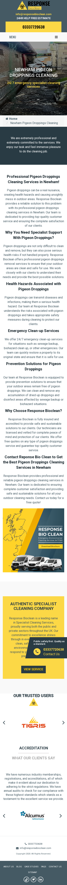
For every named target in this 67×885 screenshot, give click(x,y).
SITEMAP (32, 872)
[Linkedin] (40, 879)
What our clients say (33, 758)
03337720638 (34, 27)
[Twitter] (33, 879)
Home (12, 119)
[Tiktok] (26, 879)
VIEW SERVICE (33, 669)
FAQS (43, 866)
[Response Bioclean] (33, 5)
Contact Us (51, 654)
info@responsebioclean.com (34, 14)
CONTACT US (55, 866)
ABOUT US (9, 866)
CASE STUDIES (31, 866)
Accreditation (33, 748)
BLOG (19, 866)
